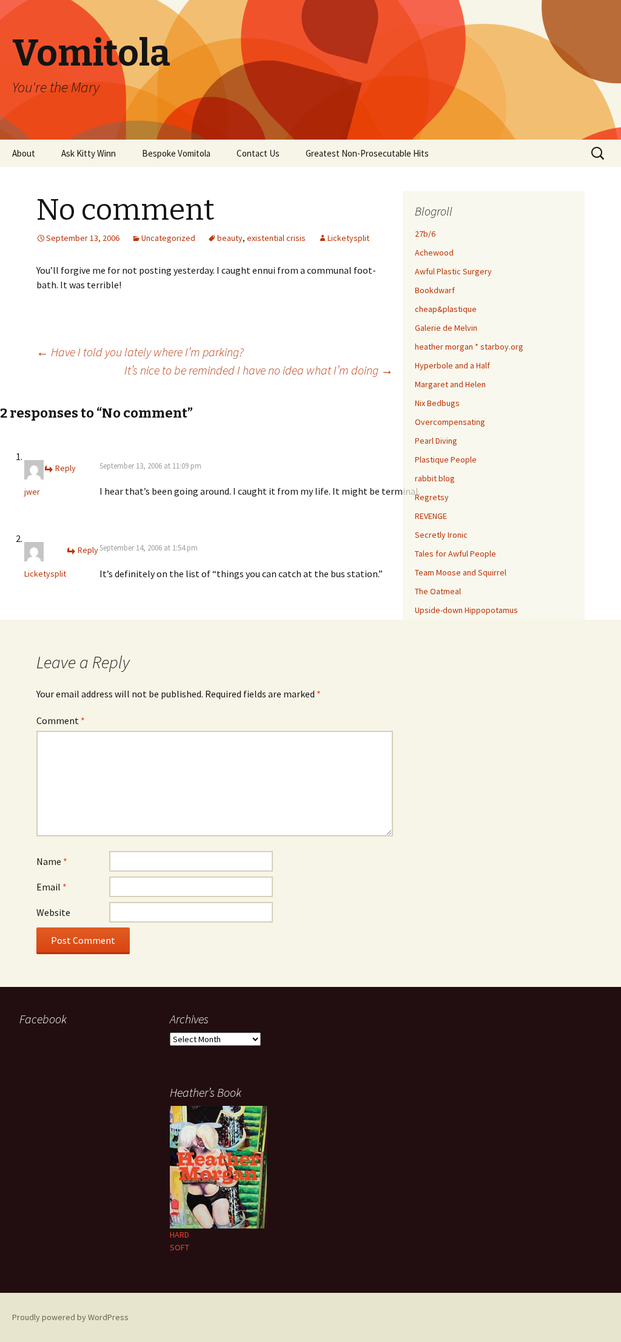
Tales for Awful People (455, 553)
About (23, 153)
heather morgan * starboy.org (469, 346)
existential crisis (276, 237)
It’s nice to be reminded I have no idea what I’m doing (258, 370)
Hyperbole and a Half (452, 365)
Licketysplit (348, 237)
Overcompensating (450, 421)
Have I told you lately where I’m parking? (140, 351)
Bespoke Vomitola (176, 153)
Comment (60, 720)
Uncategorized (168, 237)
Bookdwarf (435, 290)
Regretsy (432, 497)
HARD (179, 1234)
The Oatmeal (438, 591)
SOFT (179, 1247)
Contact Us (258, 153)
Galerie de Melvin (446, 327)
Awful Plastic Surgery (453, 271)
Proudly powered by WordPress (70, 1317)
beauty (230, 237)
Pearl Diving (436, 440)
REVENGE (431, 515)
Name (51, 861)
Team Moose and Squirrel (460, 572)
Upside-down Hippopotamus (466, 610)
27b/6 (425, 233)
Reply (65, 468)
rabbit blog (435, 478)
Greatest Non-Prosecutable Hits (367, 153)
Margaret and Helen (450, 384)
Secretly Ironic (441, 534)
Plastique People (446, 459)
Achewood (434, 252)
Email (51, 887)
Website (53, 912)
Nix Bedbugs (437, 403)
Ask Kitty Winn (88, 153)
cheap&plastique (446, 308)
